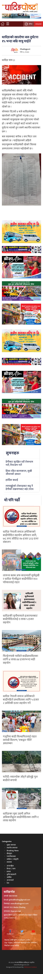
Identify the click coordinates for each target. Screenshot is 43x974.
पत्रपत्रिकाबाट (11, 856)
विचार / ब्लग (11, 868)
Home (6, 940)
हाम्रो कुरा (14, 940)
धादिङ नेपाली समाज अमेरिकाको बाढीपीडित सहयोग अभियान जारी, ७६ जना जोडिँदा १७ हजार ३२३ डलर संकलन (20, 536)
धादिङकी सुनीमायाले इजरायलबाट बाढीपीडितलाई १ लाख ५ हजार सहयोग (20, 619)
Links (28, 940)
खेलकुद (9, 853)
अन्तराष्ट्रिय (10, 865)
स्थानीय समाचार (12, 847)
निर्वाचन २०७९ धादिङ (11, 945)
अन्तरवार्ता (10, 880)
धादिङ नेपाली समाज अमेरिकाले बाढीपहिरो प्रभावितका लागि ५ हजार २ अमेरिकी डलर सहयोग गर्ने (21, 700)
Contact (21, 940)
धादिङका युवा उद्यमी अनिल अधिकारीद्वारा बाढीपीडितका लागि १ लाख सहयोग (21, 817)
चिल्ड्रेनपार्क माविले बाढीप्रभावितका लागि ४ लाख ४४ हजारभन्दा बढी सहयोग (20, 659)
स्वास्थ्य (9, 862)
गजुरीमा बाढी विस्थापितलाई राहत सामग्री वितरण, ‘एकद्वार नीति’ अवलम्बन (20, 740)
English (38, 24)
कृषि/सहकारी (11, 874)
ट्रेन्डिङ (30, 24)
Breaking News (13, 850)
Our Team (8, 942)
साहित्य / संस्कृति (12, 859)
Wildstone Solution (30, 967)
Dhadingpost (25, 49)
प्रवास (9, 871)
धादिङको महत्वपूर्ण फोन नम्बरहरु (25, 942)
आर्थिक (9, 877)
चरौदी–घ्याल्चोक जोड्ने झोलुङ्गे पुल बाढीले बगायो (20, 778)
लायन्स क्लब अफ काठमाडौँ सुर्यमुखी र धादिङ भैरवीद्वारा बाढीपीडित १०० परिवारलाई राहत (21, 579)
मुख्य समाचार (11, 845)
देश (8, 883)
